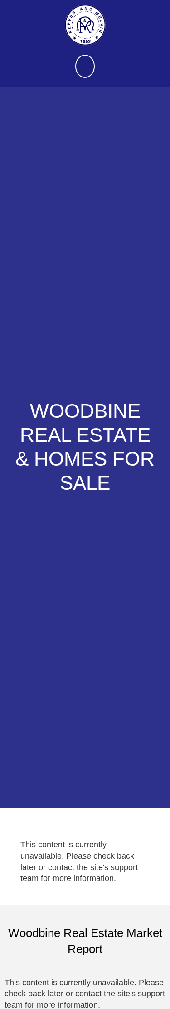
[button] (85, 66)
